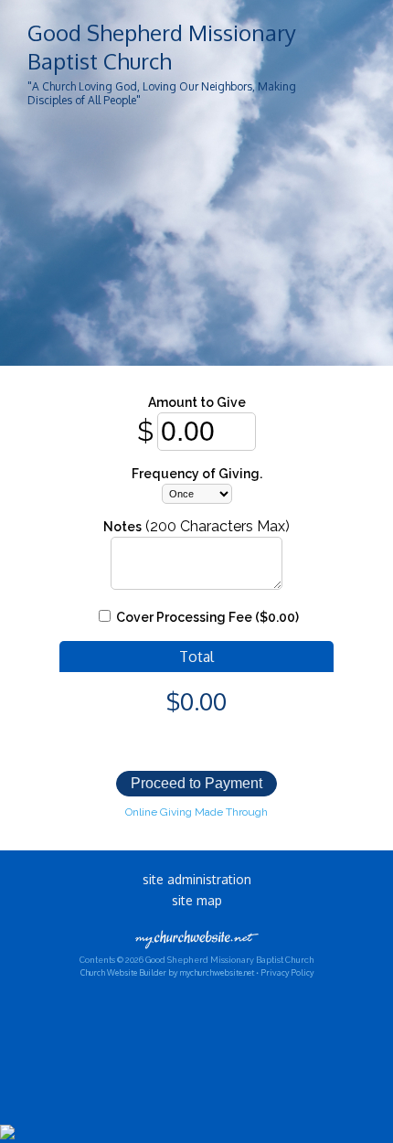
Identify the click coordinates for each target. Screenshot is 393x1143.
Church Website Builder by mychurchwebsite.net (167, 972)
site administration (197, 879)
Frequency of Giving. (197, 473)
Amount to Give (197, 402)
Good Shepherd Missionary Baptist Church (161, 46)
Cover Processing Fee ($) (206, 617)
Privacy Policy (286, 972)
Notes (122, 526)
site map (197, 900)
